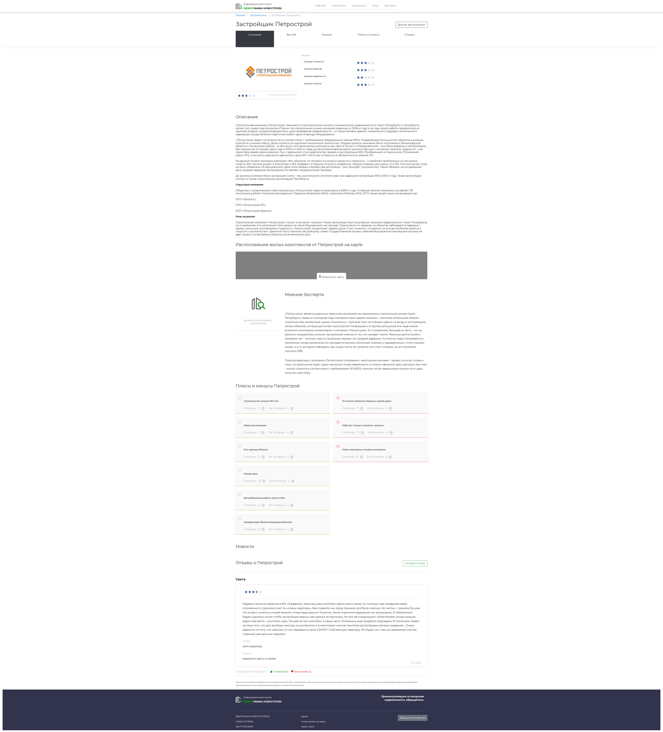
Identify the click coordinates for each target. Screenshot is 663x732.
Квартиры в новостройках (253, 716)
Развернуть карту (333, 277)
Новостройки (339, 5)
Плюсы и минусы (368, 34)
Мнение (327, 34)
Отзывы (410, 34)
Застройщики (359, 5)
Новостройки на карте (313, 721)
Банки (375, 5)
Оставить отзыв (415, 563)
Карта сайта (307, 726)
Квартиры (320, 5)
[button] (293, 57)
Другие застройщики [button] (411, 24)
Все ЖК (291, 34)
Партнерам (390, 5)
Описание (254, 34)
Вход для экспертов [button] (412, 717)
